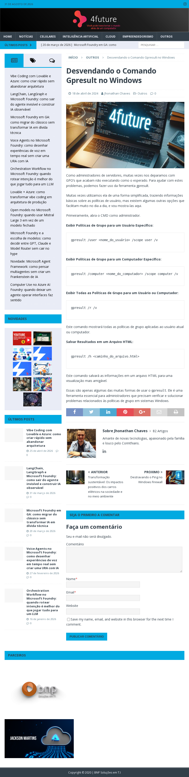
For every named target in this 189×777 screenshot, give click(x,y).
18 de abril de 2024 (85, 93)
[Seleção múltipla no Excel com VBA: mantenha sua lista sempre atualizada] (42, 338)
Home (7, 36)
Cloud (110, 36)
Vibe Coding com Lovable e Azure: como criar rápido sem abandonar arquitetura (32, 81)
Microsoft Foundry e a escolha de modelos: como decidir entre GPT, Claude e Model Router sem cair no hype (30, 243)
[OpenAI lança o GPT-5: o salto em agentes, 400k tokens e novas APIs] (22, 353)
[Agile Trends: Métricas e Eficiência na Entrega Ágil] (42, 369)
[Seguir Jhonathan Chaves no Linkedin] (104, 451)
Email (70, 592)
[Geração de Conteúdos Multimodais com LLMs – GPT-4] (42, 384)
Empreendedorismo (138, 36)
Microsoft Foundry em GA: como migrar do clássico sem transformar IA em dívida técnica (44, 518)
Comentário (75, 544)
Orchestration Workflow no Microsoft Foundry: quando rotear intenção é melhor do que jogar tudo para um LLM (43, 602)
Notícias (26, 36)
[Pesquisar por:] (161, 44)
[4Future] (94, 29)
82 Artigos (160, 431)
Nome (71, 579)
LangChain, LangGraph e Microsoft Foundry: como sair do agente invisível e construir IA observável (44, 478)
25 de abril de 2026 (41, 450)
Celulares (48, 36)
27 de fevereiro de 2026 (44, 573)
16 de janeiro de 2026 (43, 619)
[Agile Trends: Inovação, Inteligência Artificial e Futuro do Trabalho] (42, 353)
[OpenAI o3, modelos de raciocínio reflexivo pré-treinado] (32, 399)
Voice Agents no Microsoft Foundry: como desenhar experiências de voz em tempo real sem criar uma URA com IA (30, 150)
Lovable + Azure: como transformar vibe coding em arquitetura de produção (31, 197)
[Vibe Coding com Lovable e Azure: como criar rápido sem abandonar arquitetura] (14, 435)
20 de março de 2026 (42, 531)
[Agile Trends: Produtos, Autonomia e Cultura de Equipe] (22, 369)
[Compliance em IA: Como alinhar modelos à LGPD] (22, 384)
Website (72, 605)
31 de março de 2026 (42, 493)
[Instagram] (185, 4)
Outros (166, 36)
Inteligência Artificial (80, 36)
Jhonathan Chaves (117, 93)
